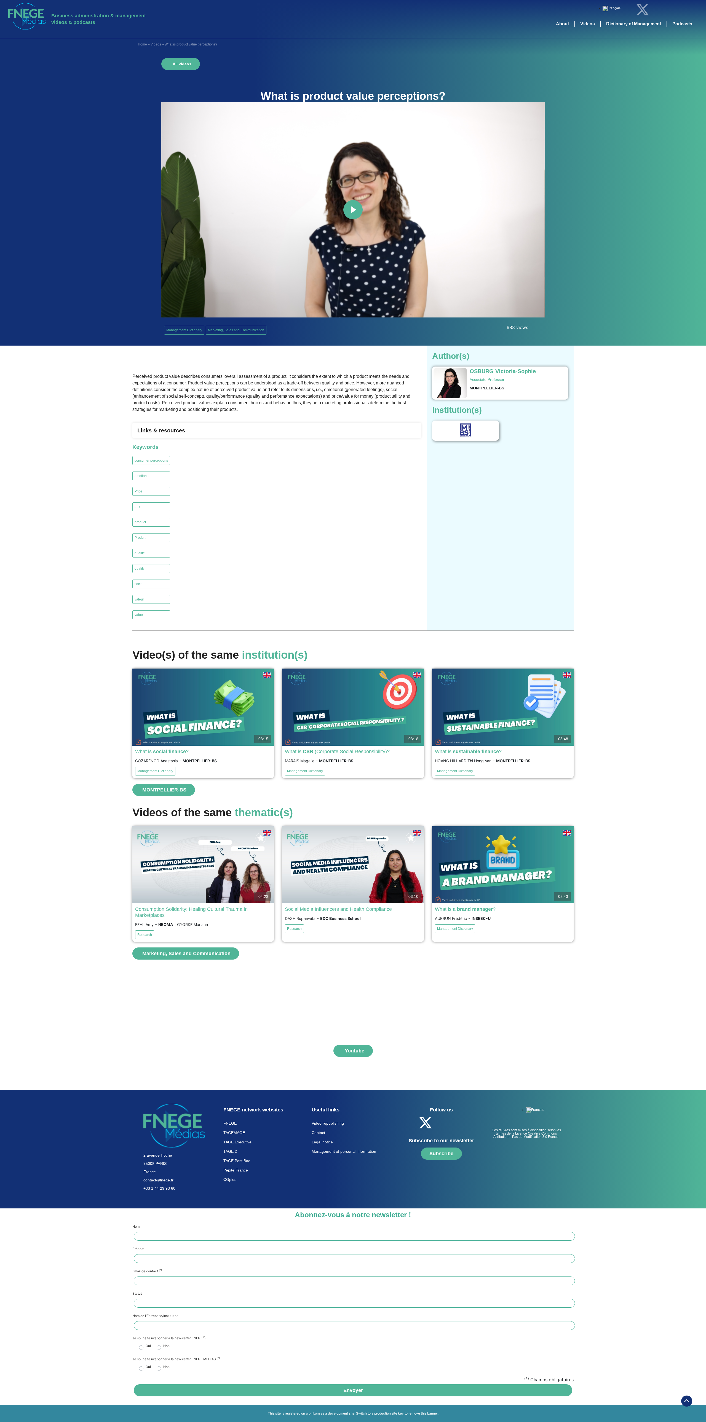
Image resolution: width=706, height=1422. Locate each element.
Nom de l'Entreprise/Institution (155, 1316)
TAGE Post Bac (236, 1161)
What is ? (162, 751)
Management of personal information (344, 1151)
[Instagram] (688, 10)
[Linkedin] (658, 10)
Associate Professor (487, 379)
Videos (587, 23)
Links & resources (161, 430)
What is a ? (465, 909)
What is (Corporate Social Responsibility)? (337, 751)
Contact (318, 1132)
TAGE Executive (237, 1142)
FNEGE (230, 1123)
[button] (276, 430)
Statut (137, 1293)
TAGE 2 (230, 1151)
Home (142, 44)
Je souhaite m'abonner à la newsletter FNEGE (169, 1338)
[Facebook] (627, 10)
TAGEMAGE (234, 1132)
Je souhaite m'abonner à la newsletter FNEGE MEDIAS (176, 1359)
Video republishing (328, 1123)
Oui (148, 1346)
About (562, 23)
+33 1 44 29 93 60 (159, 1188)
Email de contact (147, 1271)
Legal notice (322, 1142)
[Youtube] (673, 10)
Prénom (138, 1249)
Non (166, 1346)
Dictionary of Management (633, 23)
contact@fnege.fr (158, 1180)
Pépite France (235, 1170)
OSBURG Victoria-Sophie (503, 371)
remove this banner (423, 1413)
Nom (136, 1226)
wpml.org (313, 1413)
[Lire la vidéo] (353, 209)
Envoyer (353, 1390)
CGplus (229, 1179)
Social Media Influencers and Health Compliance (338, 909)
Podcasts (682, 23)
